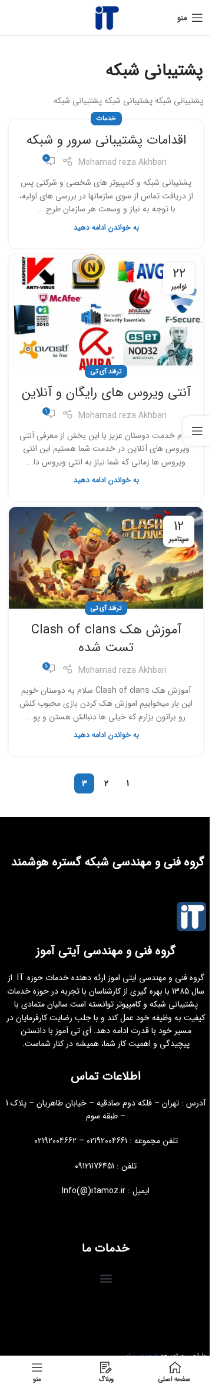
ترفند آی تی (106, 371)
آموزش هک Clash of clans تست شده (106, 639)
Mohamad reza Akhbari (122, 162)
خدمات (106, 118)
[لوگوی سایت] (106, 17)
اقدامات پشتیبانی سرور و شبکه (106, 140)
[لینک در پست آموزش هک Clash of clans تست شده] (106, 558)
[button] (106, 1278)
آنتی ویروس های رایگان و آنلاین (106, 393)
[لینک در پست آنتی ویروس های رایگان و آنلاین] (106, 313)
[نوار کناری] (197, 431)
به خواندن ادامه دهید (106, 228)
